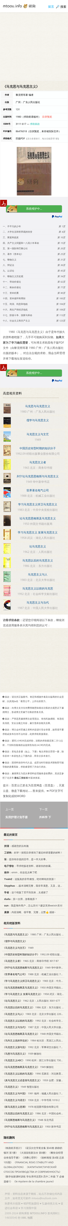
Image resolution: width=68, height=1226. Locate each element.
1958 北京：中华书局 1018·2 (31, 1100)
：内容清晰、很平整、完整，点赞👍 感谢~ (30, 912)
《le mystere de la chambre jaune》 (34, 1181)
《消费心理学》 (30, 1157)
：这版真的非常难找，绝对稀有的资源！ (30, 879)
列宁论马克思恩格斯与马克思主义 (38, 476)
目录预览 (47, 116)
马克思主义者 (37, 462)
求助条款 (35, 124)
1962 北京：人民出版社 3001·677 (31, 1000)
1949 (18, 947)
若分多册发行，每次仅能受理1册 (42, 138)
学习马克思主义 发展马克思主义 (38, 532)
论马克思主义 (37, 546)
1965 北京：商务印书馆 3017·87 (31, 961)
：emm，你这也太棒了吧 (20, 872)
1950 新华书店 (32, 1126)
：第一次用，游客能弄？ (20, 898)
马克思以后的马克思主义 (37, 560)
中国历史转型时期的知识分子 (38, 448)
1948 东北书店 (28, 1120)
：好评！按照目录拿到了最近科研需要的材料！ (33, 852)
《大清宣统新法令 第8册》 (33, 1152)
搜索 (63, 7)
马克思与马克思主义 (37, 406)
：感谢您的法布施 (16, 846)
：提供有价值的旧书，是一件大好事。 (26, 859)
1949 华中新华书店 (34, 967)
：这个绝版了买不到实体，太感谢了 (26, 892)
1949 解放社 (28, 1067)
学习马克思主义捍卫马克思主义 (37, 504)
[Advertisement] (34, 46)
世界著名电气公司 (38, 490)
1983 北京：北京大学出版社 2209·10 (34, 1013)
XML (24, 1217)
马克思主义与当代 (38, 602)
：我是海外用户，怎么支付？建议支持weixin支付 (33, 905)
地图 (30, 1217)
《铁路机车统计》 (13, 1148)
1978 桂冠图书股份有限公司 (31, 1106)
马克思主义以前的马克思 (37, 588)
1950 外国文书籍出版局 (34, 987)
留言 (51, 7)
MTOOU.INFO (38, 1213)
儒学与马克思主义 (38, 420)
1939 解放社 (22, 1053)
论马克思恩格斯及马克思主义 (38, 518)
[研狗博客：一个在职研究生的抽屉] (19, 6)
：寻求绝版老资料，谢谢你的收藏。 (28, 865)
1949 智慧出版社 (21, 1086)
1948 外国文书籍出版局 (34, 1033)
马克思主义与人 (37, 574)
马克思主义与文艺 (38, 434)
